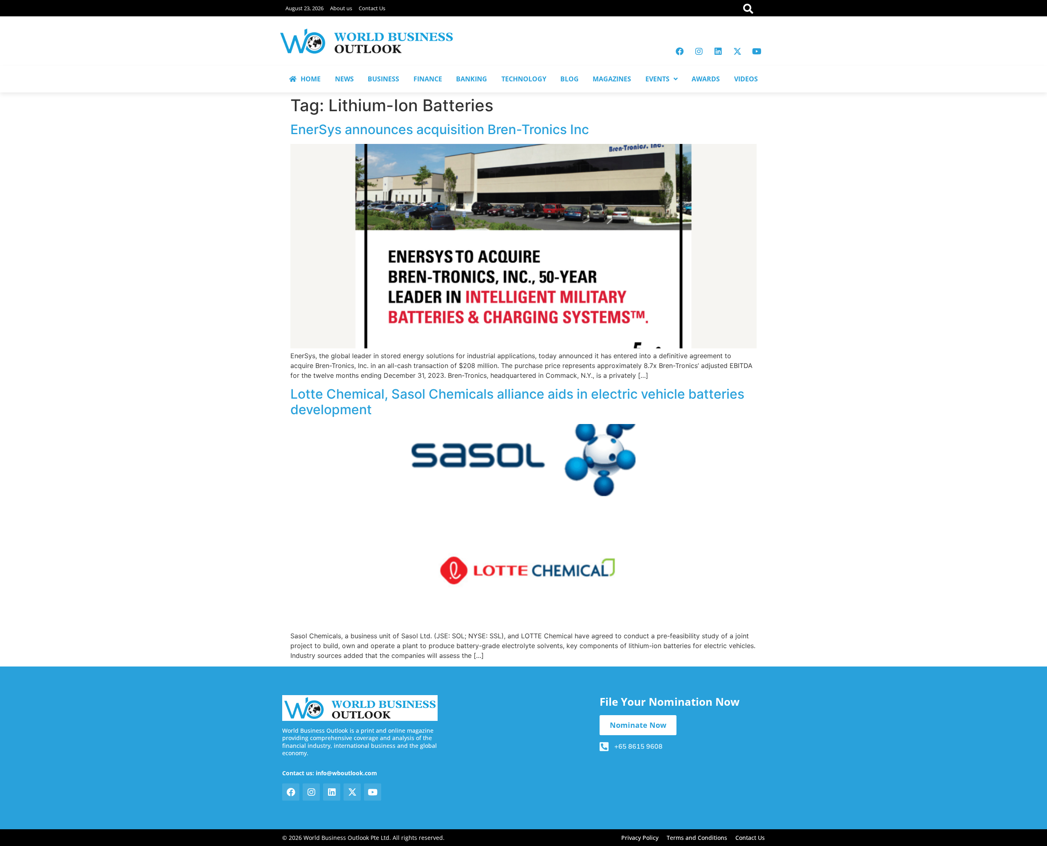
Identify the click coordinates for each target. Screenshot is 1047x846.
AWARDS (706, 78)
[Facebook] (680, 51)
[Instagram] (699, 51)
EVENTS (657, 78)
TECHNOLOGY (523, 78)
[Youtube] (756, 51)
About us (341, 8)
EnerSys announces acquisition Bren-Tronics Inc (439, 129)
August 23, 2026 (304, 8)
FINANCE (427, 78)
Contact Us (372, 8)
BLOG (569, 78)
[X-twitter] (737, 51)
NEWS (344, 78)
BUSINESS (383, 78)
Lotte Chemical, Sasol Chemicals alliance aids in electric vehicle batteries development (517, 401)
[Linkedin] (718, 51)
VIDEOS (746, 78)
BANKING (471, 78)
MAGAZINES (612, 78)
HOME (311, 78)
